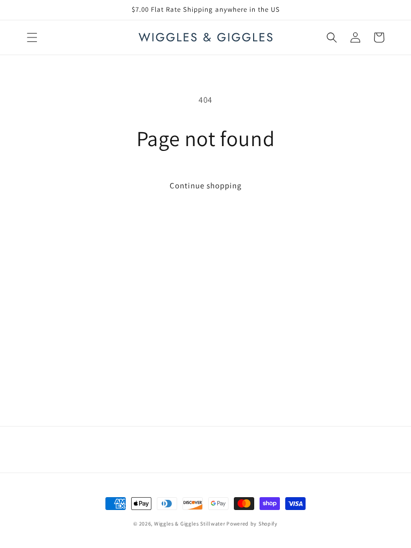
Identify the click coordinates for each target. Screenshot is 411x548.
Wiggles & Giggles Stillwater (189, 523)
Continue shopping (206, 185)
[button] (32, 37)
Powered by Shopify (252, 523)
